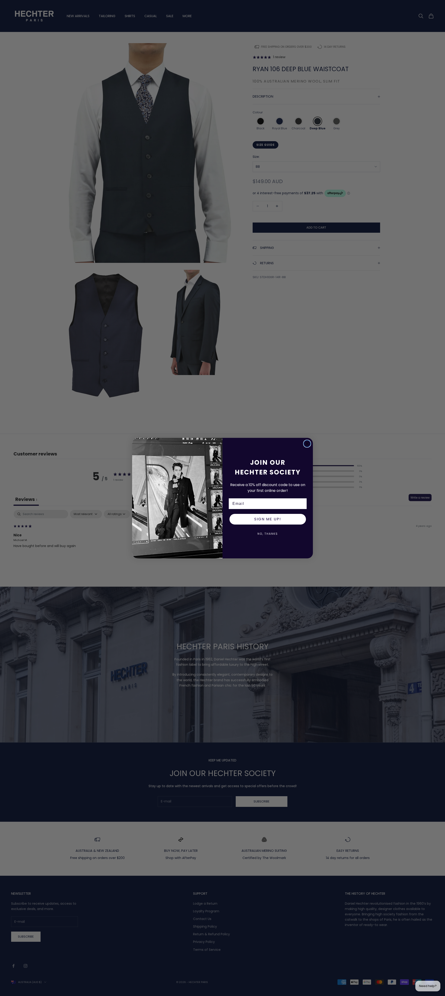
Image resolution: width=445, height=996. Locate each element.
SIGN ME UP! (267, 519)
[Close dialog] (307, 443)
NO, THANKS (267, 534)
